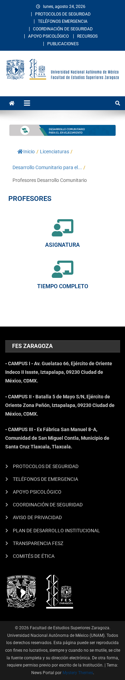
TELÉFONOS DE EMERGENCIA (45, 479)
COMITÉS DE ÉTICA (34, 556)
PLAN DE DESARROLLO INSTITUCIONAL (56, 530)
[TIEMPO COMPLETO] (62, 269)
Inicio (29, 151)
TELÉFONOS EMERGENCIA (63, 21)
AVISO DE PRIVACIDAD (37, 517)
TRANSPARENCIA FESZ (38, 543)
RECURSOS (87, 36)
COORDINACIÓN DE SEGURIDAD (63, 29)
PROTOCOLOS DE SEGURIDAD (63, 14)
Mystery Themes (77, 672)
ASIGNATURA (62, 245)
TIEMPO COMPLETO (62, 286)
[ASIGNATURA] (62, 227)
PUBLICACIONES (62, 43)
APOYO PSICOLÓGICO (48, 36)
